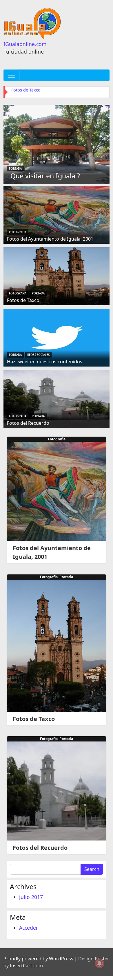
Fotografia (17, 232)
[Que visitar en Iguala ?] (56, 143)
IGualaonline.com (24, 44)
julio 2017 (31, 896)
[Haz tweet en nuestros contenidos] (56, 337)
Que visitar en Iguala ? (45, 175)
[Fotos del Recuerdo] (56, 398)
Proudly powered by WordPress (38, 958)
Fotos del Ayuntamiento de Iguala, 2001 (50, 239)
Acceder (28, 927)
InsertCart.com (26, 965)
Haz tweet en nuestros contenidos (44, 361)
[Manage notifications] (99, 963)
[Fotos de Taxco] (56, 275)
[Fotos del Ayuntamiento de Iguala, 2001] (56, 214)
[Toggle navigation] (11, 75)
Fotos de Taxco (26, 90)
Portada (15, 168)
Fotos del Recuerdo (28, 423)
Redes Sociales (38, 355)
